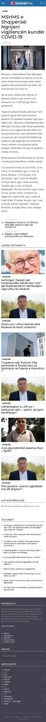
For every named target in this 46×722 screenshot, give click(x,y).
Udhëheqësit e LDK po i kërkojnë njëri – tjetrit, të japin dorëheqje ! (22, 409)
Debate (7, 670)
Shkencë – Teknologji (24, 701)
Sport (24, 704)
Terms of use (9, 642)
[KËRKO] (44, 3)
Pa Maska (6, 483)
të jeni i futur (34, 506)
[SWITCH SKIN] (41, 3)
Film (24, 674)
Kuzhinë (24, 682)
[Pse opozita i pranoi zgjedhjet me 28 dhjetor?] (23, 468)
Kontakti (7, 638)
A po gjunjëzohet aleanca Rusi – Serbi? (22, 449)
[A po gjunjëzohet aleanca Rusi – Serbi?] (23, 430)
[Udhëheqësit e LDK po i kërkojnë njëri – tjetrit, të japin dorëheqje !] (23, 389)
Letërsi (24, 689)
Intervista (24, 677)
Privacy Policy (9, 640)
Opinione (6, 277)
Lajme (6, 684)
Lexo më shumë (7, 626)
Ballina (6, 633)
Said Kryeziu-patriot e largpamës (19, 569)
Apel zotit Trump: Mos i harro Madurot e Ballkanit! (23, 581)
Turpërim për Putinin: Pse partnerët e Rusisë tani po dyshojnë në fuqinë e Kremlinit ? (22, 367)
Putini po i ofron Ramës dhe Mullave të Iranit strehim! (20, 326)
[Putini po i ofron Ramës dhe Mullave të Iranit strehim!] (23, 306)
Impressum (8, 636)
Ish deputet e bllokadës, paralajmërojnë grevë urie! (23, 588)
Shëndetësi (24, 699)
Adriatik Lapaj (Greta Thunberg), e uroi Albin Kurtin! (22, 574)
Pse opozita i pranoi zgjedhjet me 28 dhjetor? (22, 488)
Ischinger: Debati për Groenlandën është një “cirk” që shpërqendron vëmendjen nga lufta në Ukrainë (21, 285)
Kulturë (24, 679)
